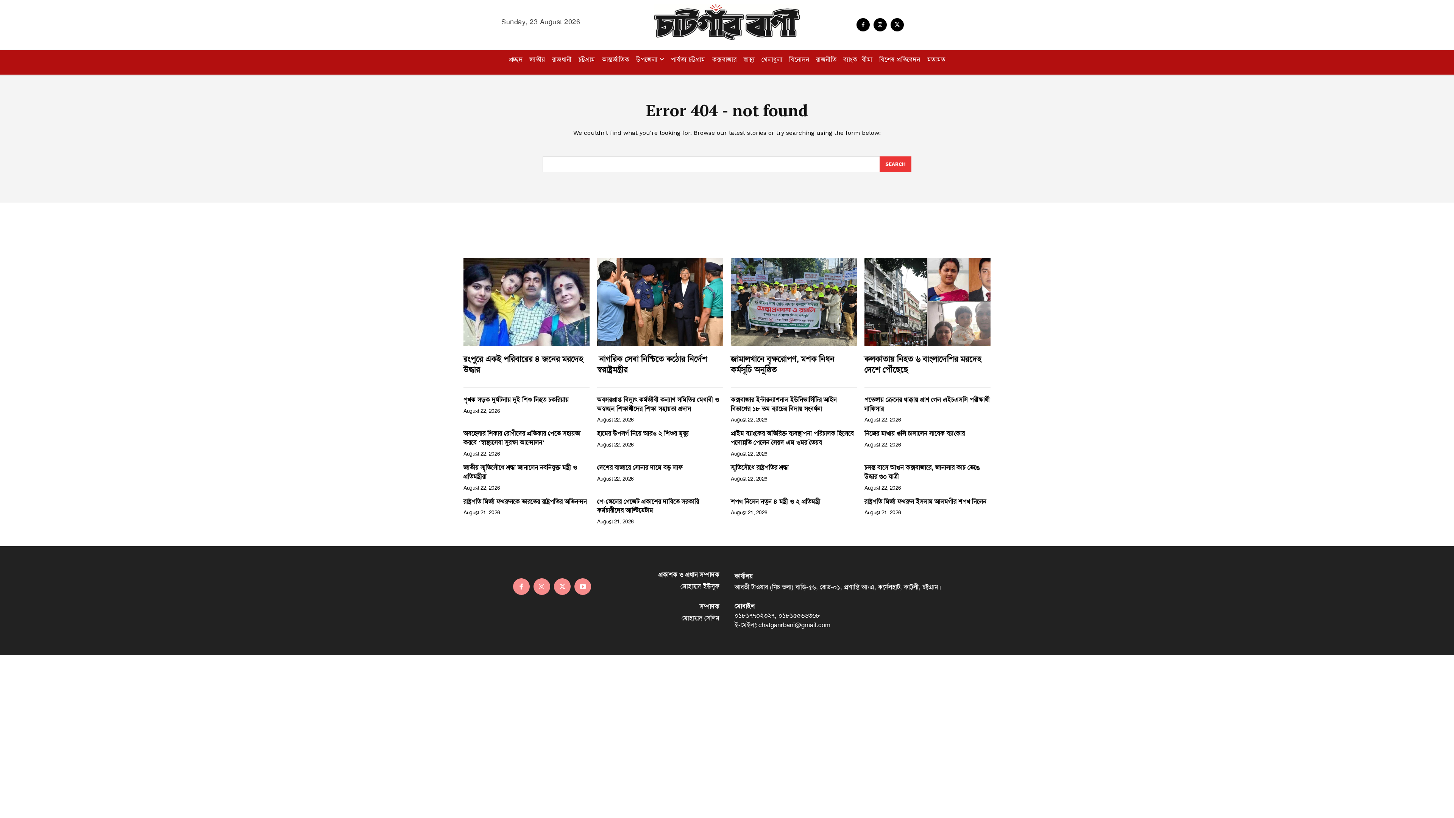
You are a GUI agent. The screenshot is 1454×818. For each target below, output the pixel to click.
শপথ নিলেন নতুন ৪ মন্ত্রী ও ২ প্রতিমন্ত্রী (775, 501)
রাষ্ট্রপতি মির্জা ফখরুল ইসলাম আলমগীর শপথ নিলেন (925, 501)
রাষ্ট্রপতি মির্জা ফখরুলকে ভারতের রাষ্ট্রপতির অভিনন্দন (525, 501)
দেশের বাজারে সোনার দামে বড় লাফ (640, 467)
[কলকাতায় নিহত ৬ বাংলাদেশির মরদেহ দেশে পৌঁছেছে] (927, 302)
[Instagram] (880, 24)
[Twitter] (897, 24)
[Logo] (727, 22)
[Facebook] (863, 24)
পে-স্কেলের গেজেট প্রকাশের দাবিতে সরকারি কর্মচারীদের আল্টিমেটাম (648, 506)
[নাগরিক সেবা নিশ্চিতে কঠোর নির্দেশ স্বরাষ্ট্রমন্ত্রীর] (660, 302)
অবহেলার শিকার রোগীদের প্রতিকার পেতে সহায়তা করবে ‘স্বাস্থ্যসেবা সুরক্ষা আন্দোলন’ (521, 437)
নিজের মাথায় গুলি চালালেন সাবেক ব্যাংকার (914, 433)
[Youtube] (582, 586)
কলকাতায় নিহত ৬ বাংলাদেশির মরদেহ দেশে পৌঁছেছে (922, 364)
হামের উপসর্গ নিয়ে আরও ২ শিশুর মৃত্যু (643, 433)
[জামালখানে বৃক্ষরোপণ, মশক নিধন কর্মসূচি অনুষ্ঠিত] (794, 302)
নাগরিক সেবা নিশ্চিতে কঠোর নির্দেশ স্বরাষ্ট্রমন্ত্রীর (652, 364)
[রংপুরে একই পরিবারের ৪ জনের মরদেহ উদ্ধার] (526, 302)
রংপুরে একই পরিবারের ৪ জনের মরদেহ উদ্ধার (523, 364)
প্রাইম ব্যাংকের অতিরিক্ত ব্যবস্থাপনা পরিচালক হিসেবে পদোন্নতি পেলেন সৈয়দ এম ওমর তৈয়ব (792, 437)
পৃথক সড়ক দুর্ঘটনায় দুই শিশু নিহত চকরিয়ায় (516, 399)
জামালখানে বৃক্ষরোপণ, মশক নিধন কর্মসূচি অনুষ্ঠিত (783, 364)
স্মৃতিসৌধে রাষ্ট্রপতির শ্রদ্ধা (760, 467)
